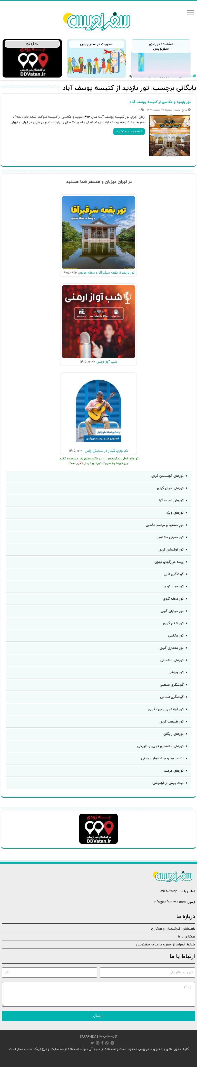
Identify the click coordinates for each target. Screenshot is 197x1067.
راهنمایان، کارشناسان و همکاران (173, 928)
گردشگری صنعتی (172, 685)
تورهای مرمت (174, 771)
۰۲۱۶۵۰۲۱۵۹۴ (169, 891)
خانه (188, 76)
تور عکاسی (176, 635)
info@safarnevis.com (170, 902)
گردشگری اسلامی (172, 697)
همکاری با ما (186, 936)
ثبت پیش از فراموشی (168, 783)
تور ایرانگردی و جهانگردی (166, 709)
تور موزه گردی (174, 586)
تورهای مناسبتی (172, 660)
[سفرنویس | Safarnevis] (96, 20)
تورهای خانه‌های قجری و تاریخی (160, 746)
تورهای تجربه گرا (171, 500)
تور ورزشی (176, 672)
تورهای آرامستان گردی (167, 476)
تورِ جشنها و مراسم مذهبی (165, 525)
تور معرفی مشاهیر (170, 537)
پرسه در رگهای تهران (169, 562)
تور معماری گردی (172, 648)
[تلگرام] (112, 1043)
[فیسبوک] (102, 1043)
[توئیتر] (92, 1043)
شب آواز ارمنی (106, 362)
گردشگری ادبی (174, 574)
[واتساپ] (107, 1043)
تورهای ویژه (175, 513)
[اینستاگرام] (98, 1043)
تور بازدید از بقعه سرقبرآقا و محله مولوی (106, 273)
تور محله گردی (173, 599)
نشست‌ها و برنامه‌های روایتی (162, 758)
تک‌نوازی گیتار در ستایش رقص (106, 451)
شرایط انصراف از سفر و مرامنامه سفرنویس (165, 944)
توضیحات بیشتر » (129, 131)
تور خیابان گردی (172, 611)
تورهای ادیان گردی (170, 488)
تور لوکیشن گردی (171, 549)
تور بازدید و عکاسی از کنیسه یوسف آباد (160, 102)
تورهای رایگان (173, 734)
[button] (98, 476)
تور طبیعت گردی (172, 721)
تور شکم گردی (173, 623)
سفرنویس (145, 1049)
